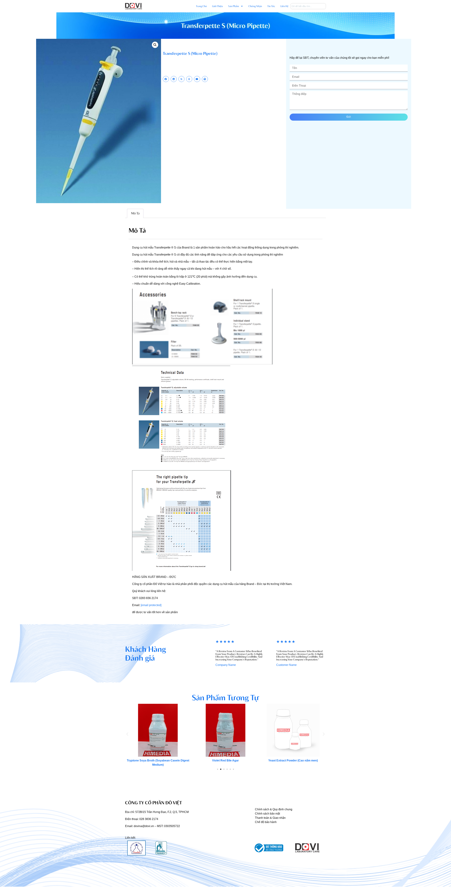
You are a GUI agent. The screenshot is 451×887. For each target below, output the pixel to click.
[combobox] (308, 6)
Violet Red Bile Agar (225, 760)
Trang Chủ (201, 6)
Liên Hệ (284, 6)
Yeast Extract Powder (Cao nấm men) (293, 760)
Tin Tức (271, 6)
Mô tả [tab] (135, 213)
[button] (155, 45)
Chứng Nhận (255, 6)
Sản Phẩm (233, 6)
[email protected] (151, 605)
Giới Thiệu (217, 6)
